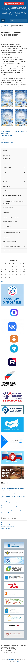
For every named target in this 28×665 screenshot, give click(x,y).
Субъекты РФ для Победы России (10, 493)
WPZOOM (16, 661)
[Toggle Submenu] (24, 157)
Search (25, 20)
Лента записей (5, 525)
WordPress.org (5, 529)
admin (4, 38)
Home (2, 25)
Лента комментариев (7, 527)
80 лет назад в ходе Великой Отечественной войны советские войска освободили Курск (7, 136)
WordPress (11, 659)
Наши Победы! (21, 131)
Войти (3, 523)
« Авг (2, 281)
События (7, 25)
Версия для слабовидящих (15, 3)
